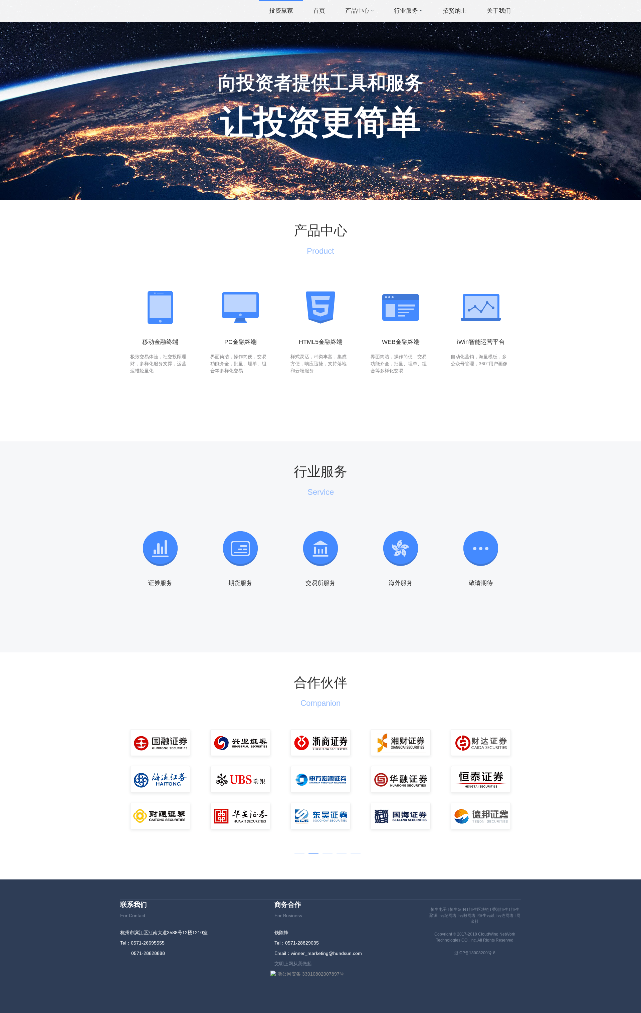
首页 (319, 10)
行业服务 (406, 10)
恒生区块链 (479, 909)
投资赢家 (281, 10)
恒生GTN (458, 909)
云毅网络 (467, 915)
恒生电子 (439, 909)
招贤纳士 (455, 10)
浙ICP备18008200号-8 (474, 953)
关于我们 (499, 10)
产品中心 (357, 10)
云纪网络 (448, 915)
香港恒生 (500, 909)
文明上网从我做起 (293, 963)
